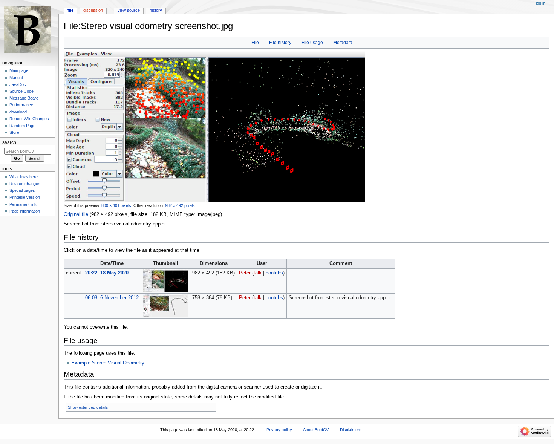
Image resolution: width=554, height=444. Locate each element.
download (18, 112)
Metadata (342, 42)
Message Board (23, 98)
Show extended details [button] (88, 407)
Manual (16, 77)
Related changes (24, 183)
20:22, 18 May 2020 (107, 273)
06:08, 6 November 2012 (112, 297)
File (255, 42)
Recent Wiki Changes (29, 118)
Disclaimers (350, 429)
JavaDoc (17, 84)
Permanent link (23, 204)
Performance (21, 105)
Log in (540, 3)
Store (14, 132)
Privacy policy (279, 429)
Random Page (22, 125)
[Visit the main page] (29, 29)
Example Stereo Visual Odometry (107, 363)
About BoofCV (316, 429)
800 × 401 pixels (116, 205)
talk (258, 273)
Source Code (21, 91)
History (156, 10)
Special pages (22, 190)
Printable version (24, 197)
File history (280, 42)
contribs (274, 273)
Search (9, 142)
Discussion (93, 10)
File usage (312, 42)
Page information (24, 211)
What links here (23, 177)
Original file (76, 214)
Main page (18, 70)
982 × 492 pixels (180, 205)
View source (129, 10)
